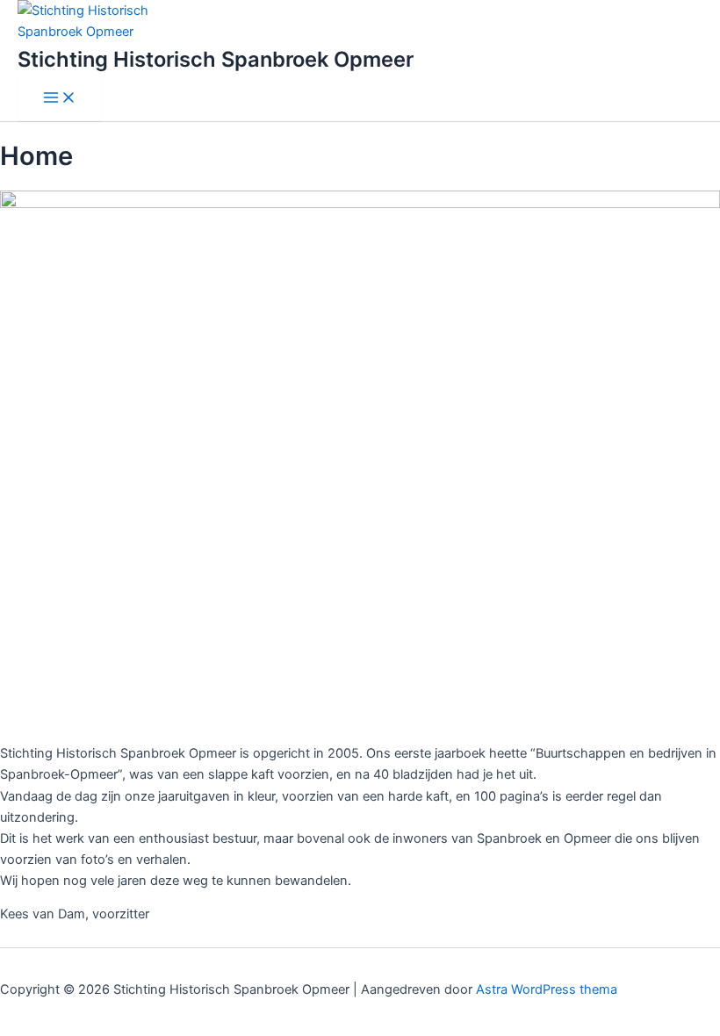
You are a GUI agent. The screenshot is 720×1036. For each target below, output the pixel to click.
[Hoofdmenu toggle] (60, 98)
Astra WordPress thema (546, 989)
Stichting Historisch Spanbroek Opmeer (216, 59)
